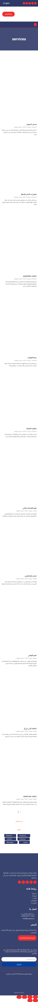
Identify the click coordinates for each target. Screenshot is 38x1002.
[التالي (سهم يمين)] (30, 1000)
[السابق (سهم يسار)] (35, 1000)
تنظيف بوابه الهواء (30, 796)
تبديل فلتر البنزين (31, 576)
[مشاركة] (30, 997)
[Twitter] (32, 3)
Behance (9, 835)
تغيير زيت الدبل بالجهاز (29, 194)
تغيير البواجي (32, 655)
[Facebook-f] (35, 882)
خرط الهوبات (32, 358)
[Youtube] (29, 3)
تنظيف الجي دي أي (30, 728)
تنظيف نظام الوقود (30, 276)
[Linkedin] (24, 3)
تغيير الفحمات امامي (30, 508)
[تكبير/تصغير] (19, 997)
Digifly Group (17, 992)
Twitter (25, 842)
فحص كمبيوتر (32, 124)
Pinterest (23, 839)
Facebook (23, 835)
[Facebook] (35, 3)
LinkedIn (9, 839)
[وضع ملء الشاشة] (24, 997)
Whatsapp (10, 842)
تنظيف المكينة (31, 428)
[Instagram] (27, 3)
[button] (35, 24)
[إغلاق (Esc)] (35, 997)
